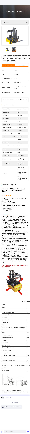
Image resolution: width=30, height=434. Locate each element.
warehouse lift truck (7, 392)
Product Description (22, 99)
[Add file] (2, 431)
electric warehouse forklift (20, 392)
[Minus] (28, 398)
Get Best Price (8, 65)
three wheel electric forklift (12, 390)
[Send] (28, 431)
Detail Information (8, 99)
